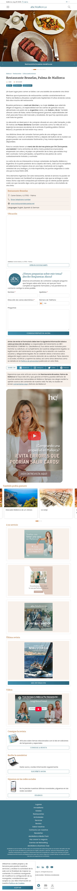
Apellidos (43, 292)
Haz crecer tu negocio (38, 839)
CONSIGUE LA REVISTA (38, 748)
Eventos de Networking (38, 843)
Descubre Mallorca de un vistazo (19, 510)
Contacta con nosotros (38, 830)
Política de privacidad (30, 361)
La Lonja (44, 510)
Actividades (38, 817)
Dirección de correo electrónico (21, 300)
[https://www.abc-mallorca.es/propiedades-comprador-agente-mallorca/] (38, 580)
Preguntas (12, 308)
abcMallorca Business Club (38, 846)
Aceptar (17, 888)
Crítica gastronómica (29, 73)
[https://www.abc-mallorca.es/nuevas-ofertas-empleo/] (38, 617)
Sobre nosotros (38, 827)
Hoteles (38, 811)
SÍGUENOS (38, 795)
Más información (38, 683)
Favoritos (18, 85)
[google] (38, 867)
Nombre (11, 292)
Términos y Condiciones (51, 875)
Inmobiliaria (38, 808)
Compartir (28, 85)
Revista (38, 823)
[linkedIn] (43, 867)
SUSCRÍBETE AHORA (38, 771)
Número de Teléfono (47, 300)
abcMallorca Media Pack (38, 836)
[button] (41, 303)
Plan (10, 85)
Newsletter (38, 833)
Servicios (38, 820)
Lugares (38, 804)
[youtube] (52, 867)
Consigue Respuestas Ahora (38, 333)
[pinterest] (47, 867)
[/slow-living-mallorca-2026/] (38, 660)
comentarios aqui (20, 384)
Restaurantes (17, 73)
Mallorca (9, 73)
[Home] (38, 7)
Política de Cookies (38, 875)
